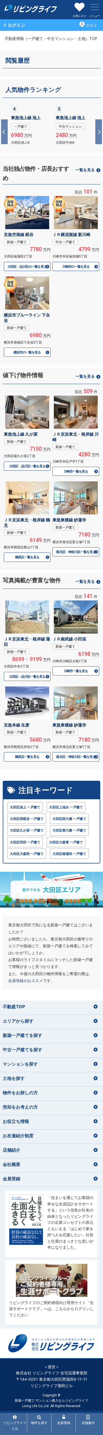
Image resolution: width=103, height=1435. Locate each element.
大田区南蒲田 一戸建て (69, 854)
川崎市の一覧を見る (76, 266)
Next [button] (98, 131)
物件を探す (39, 1423)
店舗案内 (88, 1423)
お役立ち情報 (16, 1121)
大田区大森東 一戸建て (66, 842)
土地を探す (14, 1078)
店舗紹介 (11, 1150)
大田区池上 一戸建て (25, 807)
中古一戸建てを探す (22, 1049)
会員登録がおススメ (25, 980)
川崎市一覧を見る (76, 471)
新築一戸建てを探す (22, 1035)
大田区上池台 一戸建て (66, 807)
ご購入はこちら (51, 1224)
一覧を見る (85, 169)
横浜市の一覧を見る (27, 352)
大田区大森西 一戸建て (27, 854)
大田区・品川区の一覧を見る (27, 266)
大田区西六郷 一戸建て (69, 819)
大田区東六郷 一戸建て (69, 830)
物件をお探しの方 (20, 1092)
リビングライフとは (14, 1425)
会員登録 (11, 1178)
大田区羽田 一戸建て (25, 842)
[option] (29, 124)
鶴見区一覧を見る (27, 557)
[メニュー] (94, 6)
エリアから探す (18, 1021)
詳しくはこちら (29, 124)
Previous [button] (5, 131)
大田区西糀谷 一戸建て (27, 819)
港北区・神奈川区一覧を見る (76, 552)
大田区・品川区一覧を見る (27, 466)
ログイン (16, 25)
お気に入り (80, 15)
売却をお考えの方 (20, 1107)
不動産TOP (14, 1006)
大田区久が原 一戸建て (27, 830)
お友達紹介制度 (18, 1135)
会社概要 (11, 1164)
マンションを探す (20, 1064)
